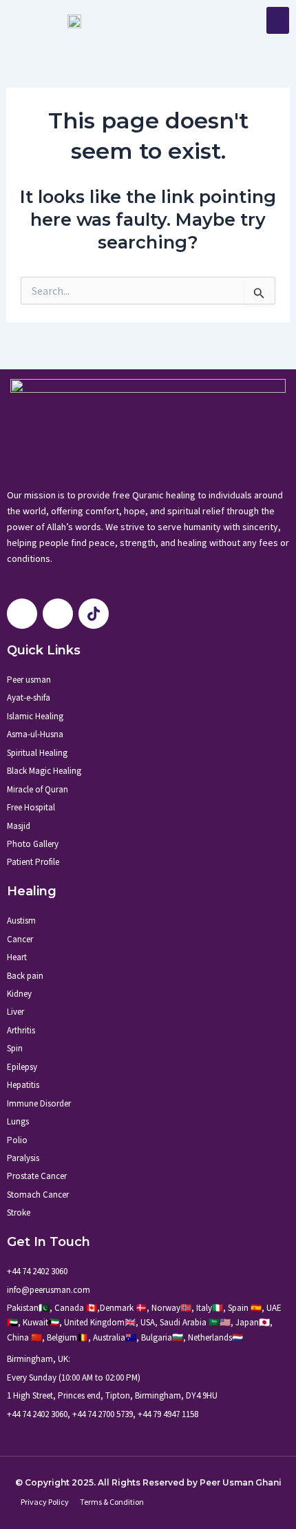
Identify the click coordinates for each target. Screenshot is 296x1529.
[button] (277, 20)
